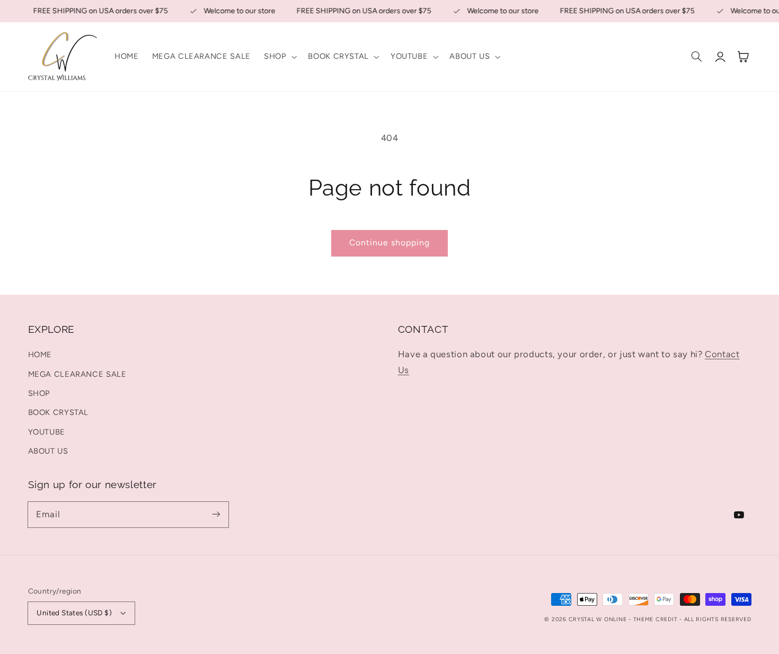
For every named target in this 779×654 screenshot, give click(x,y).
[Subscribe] (215, 514)
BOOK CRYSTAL (58, 412)
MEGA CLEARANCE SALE (77, 374)
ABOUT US (48, 451)
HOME (40, 354)
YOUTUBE (46, 432)
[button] (279, 56)
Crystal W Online (599, 619)
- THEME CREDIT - (656, 619)
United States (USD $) (74, 612)
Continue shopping (389, 242)
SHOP (39, 393)
